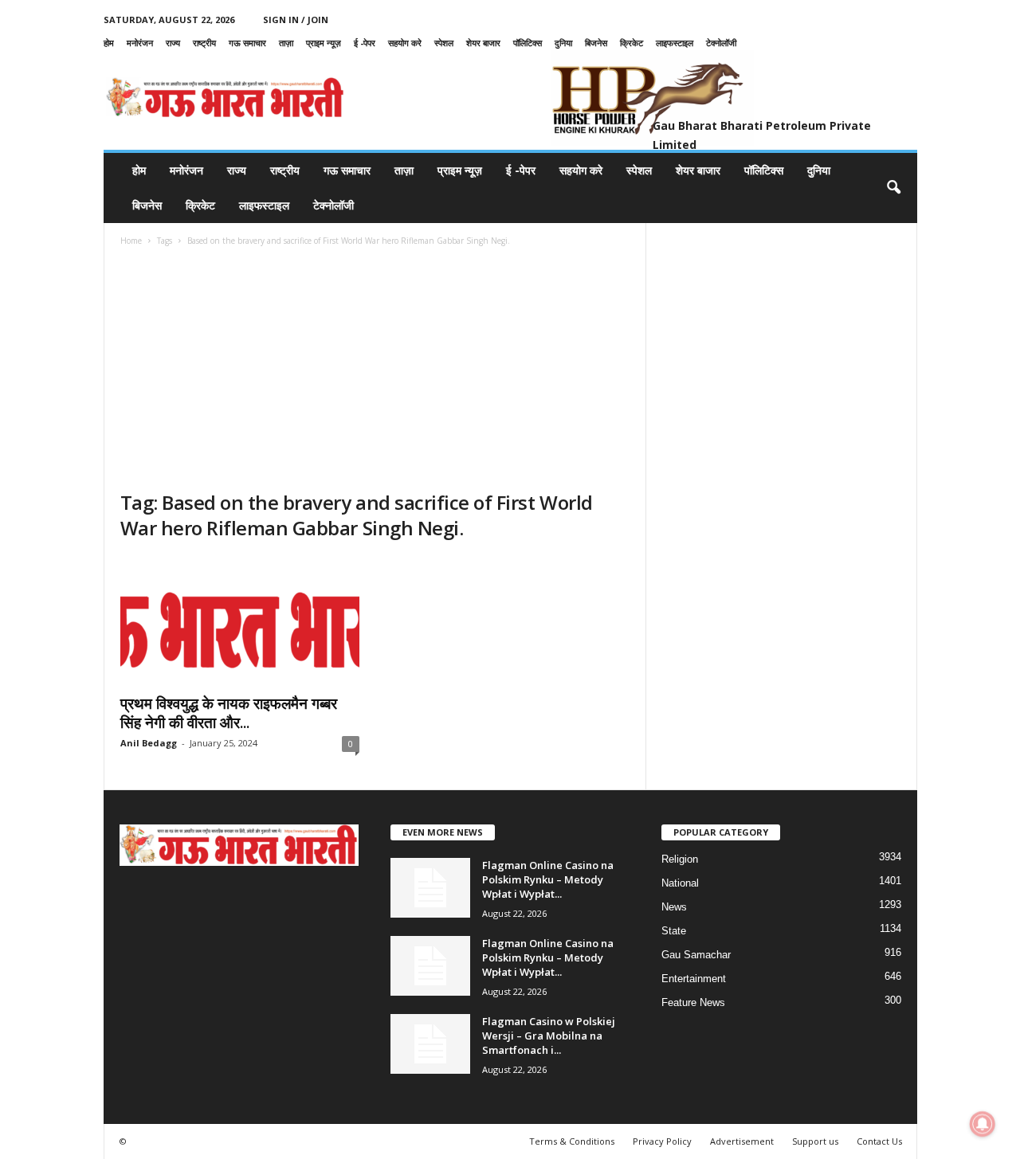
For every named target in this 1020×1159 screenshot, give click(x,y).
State (673, 931)
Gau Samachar (696, 955)
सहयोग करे (405, 43)
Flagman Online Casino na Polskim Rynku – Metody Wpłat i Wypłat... (548, 879)
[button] (893, 188)
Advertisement (742, 1141)
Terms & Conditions (571, 1141)
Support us (815, 1141)
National (680, 883)
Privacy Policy (662, 1141)
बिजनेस (596, 43)
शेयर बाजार (483, 43)
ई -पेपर (364, 43)
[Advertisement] (375, 370)
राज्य (173, 43)
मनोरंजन (140, 43)
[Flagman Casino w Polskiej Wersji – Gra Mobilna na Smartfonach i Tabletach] (430, 1044)
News (674, 907)
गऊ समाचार (247, 43)
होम (109, 43)
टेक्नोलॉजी (721, 43)
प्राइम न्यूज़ (323, 43)
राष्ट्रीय (204, 43)
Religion (679, 859)
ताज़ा (286, 43)
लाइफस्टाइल (674, 43)
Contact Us (879, 1141)
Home (131, 240)
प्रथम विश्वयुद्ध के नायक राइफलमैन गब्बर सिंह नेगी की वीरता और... (228, 713)
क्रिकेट (631, 43)
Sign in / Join (295, 19)
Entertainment (693, 979)
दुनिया (563, 43)
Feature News (693, 1002)
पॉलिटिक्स (527, 43)
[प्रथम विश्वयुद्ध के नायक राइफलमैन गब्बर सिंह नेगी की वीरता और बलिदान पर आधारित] (239, 620)
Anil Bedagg (148, 743)
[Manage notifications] (982, 1124)
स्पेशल (443, 43)
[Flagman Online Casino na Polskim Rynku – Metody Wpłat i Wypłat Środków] (430, 888)
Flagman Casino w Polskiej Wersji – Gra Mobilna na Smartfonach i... (548, 1035)
